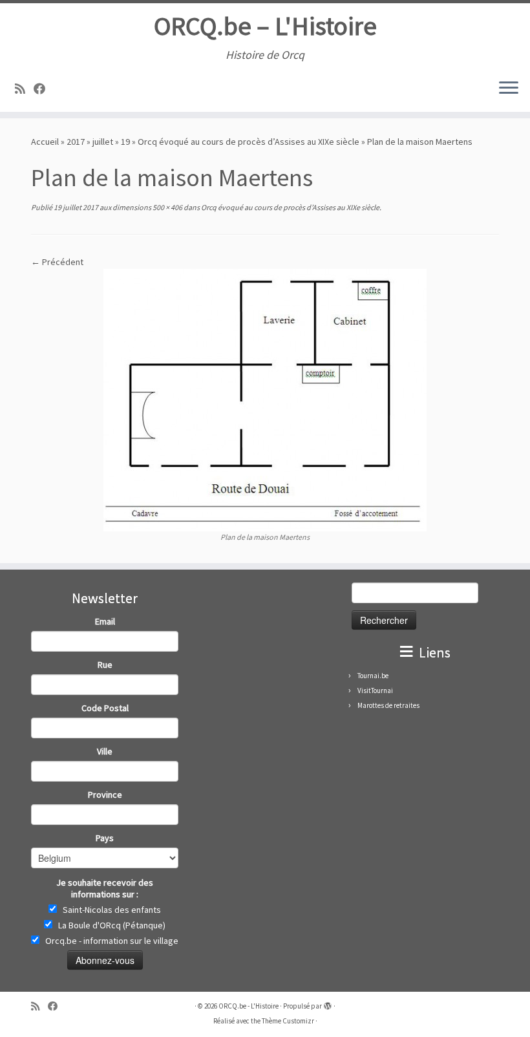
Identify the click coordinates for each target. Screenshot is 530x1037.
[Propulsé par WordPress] (327, 1003)
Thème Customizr (288, 1020)
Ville (104, 751)
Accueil (45, 141)
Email (105, 621)
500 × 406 (166, 207)
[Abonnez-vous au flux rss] (24, 88)
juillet (102, 141)
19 (125, 141)
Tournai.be (372, 675)
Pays (105, 838)
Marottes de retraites (388, 705)
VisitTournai (375, 690)
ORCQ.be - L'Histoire (248, 1005)
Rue (105, 664)
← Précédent (57, 262)
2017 (76, 141)
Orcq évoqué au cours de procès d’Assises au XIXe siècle (248, 141)
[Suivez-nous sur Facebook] (44, 88)
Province (105, 794)
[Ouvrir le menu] (508, 88)
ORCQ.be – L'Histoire (265, 25)
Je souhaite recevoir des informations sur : (104, 888)
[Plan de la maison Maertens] (265, 399)
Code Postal (105, 708)
